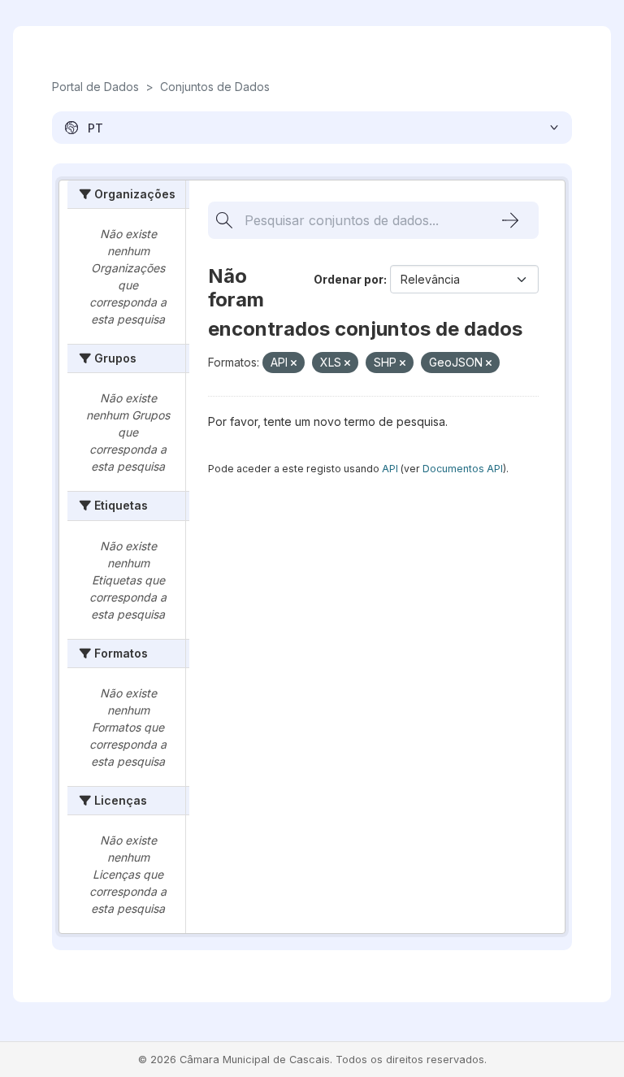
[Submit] (510, 220)
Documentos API (462, 469)
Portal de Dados (95, 86)
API (390, 469)
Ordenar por (349, 279)
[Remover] (294, 363)
